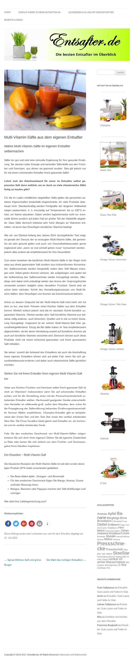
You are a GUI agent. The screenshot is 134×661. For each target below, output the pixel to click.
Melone (126, 537)
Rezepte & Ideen (13, 20)
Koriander (101, 537)
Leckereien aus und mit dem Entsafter (91, 12)
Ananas (102, 514)
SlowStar (121, 553)
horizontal (109, 531)
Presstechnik (114, 549)
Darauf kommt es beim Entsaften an (39, 12)
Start (7, 12)
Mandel (111, 536)
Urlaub (105, 559)
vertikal (113, 559)
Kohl (126, 533)
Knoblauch (116, 533)
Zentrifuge (101, 568)
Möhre (108, 539)
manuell (119, 537)
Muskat (100, 539)
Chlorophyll (117, 521)
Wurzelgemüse (111, 565)
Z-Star (122, 564)
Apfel (112, 514)
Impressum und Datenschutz (73, 655)
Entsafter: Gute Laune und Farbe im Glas (112, 608)
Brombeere (104, 521)
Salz (103, 554)
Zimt (108, 568)
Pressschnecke (111, 546)
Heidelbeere (112, 528)
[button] (8, 524)
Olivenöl (116, 539)
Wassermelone (115, 562)
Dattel (102, 524)
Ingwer (117, 531)
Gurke (104, 528)
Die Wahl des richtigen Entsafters (66, 559)
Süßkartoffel (121, 557)
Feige (122, 525)
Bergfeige (113, 518)
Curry (124, 521)
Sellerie (109, 554)
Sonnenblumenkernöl (106, 557)
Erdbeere (114, 524)
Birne (123, 518)
